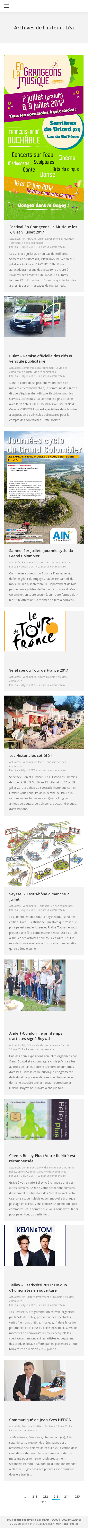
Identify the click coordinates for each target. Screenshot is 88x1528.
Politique (27, 1426)
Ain (23, 238)
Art (28, 238)
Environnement (45, 368)
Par (13, 247)
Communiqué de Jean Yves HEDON (40, 1419)
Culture (42, 238)
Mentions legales (67, 1524)
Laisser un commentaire (52, 247)
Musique (69, 238)
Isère (41, 762)
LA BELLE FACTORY (43, 1524)
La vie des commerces (50, 1167)
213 (56, 1496)
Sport (41, 562)
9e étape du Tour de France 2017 (38, 670)
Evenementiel (55, 238)
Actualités (14, 238)
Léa (69, 27)
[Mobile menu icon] (6, 6)
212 (45, 1496)
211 (34, 1496)
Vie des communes (32, 243)
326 (43, 1502)
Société (28, 372)
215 (77, 1496)
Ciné (33, 238)
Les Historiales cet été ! (30, 755)
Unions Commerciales (30, 1171)
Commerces (29, 368)
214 (66, 1496)
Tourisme (14, 243)
